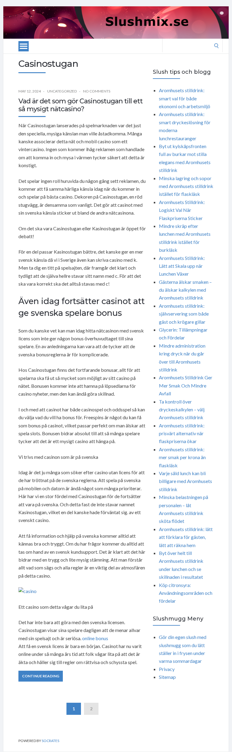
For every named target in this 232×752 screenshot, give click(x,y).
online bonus (95, 638)
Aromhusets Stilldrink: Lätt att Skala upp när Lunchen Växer (182, 266)
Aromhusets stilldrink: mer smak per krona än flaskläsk (182, 457)
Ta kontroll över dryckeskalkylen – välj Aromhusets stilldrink (182, 409)
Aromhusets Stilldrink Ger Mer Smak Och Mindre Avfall (185, 385)
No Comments (96, 91)
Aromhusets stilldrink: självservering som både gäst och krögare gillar (184, 314)
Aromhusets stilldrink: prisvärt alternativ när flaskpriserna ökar (182, 433)
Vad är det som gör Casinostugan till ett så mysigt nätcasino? (80, 105)
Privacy (167, 669)
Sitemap (167, 677)
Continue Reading (40, 676)
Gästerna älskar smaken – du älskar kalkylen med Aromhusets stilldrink (185, 290)
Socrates (50, 740)
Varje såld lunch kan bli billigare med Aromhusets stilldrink (185, 481)
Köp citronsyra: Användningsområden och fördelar (185, 593)
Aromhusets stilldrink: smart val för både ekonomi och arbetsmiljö (184, 98)
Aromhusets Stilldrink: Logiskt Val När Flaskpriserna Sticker (182, 210)
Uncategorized (62, 91)
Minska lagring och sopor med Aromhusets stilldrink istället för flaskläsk (186, 186)
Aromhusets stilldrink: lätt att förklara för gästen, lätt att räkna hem (186, 537)
